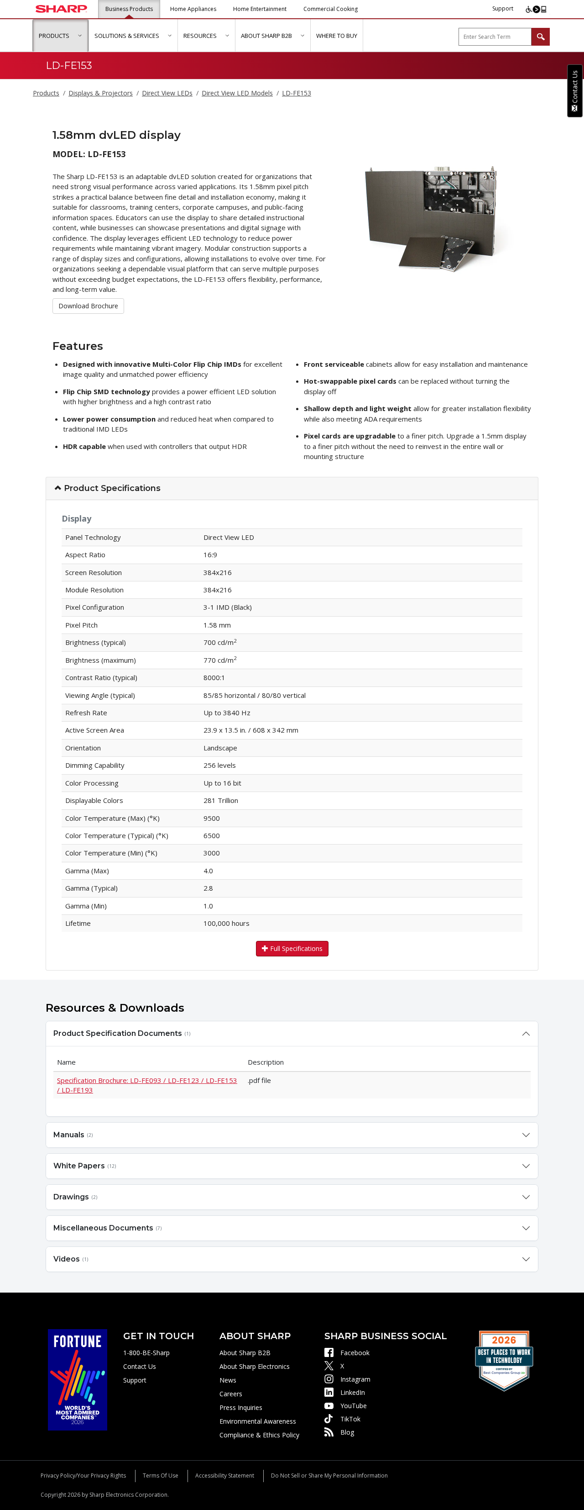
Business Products (129, 9)
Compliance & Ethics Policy (259, 1435)
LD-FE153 (296, 93)
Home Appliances (193, 9)
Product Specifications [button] (111, 488)
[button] (80, 35)
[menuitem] (60, 35)
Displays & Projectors (100, 93)
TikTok (350, 1419)
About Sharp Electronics (254, 1366)
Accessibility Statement (224, 1475)
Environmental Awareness (257, 1421)
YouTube (353, 1405)
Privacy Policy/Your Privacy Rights (83, 1475)
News (227, 1380)
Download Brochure (88, 305)
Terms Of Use (160, 1475)
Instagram (355, 1379)
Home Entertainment (260, 9)
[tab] (292, 489)
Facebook (355, 1352)
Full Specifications (295, 948)
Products (46, 93)
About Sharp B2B (245, 1352)
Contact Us (139, 1366)
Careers (230, 1393)
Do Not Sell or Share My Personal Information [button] (329, 1475)
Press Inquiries (240, 1407)
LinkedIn (352, 1392)
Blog (347, 1432)
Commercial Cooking (330, 9)
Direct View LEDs (167, 93)
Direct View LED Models (237, 93)
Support (502, 8)
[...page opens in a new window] (77, 1379)
